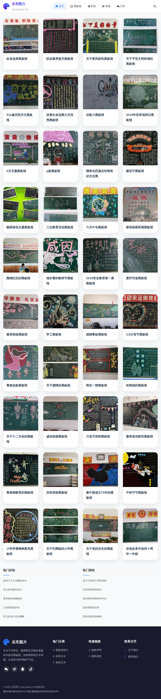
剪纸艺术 (61, 662)
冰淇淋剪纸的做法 (92, 589)
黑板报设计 (62, 650)
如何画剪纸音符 (91, 607)
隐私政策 (97, 656)
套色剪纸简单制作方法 (94, 598)
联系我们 (133, 656)
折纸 (93, 6)
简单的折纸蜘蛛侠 (12, 598)
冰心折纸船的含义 (12, 589)
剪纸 (108, 6)
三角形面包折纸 (11, 607)
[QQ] (22, 669)
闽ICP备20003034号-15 (15, 691)
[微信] (6, 669)
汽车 (122, 6)
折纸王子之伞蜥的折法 (15, 580)
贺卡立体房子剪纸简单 (94, 580)
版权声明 (97, 650)
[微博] (14, 669)
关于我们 (133, 650)
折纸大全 (61, 656)
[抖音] (31, 669)
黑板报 (77, 6)
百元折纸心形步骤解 (13, 616)
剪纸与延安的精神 (92, 616)
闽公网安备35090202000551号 (42, 691)
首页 (61, 6)
